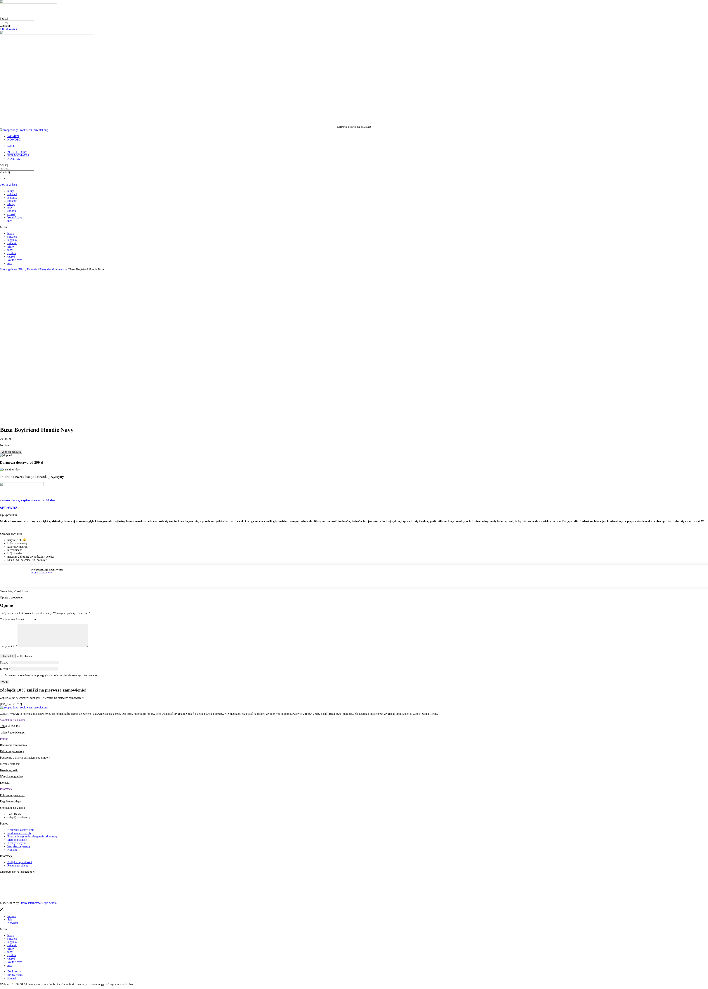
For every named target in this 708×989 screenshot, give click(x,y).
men (9, 220)
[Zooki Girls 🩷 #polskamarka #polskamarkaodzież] (354, 892)
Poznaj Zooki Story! (42, 572)
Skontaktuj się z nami (12, 720)
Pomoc (4, 738)
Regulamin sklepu (10, 801)
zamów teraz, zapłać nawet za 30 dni (27, 500)
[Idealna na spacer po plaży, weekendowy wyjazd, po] (354, 882)
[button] (354, 227)
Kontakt (4, 782)
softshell (12, 194)
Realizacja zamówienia (13, 745)
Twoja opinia (9, 646)
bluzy (10, 190)
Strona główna (8, 269)
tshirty (11, 204)
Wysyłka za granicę (11, 776)
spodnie (11, 210)
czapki (11, 214)
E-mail (5, 668)
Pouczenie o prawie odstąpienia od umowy (25, 757)
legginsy (12, 197)
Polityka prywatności (12, 795)
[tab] (354, 720)
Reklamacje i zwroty (12, 751)
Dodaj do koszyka (11, 451)
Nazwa (5, 662)
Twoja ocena (8, 619)
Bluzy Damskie (28, 269)
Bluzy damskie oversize (53, 269)
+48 (2, 726)
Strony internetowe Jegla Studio (38, 902)
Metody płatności (10, 763)
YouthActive (14, 217)
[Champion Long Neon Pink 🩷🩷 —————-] (590, 892)
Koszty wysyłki (9, 770)
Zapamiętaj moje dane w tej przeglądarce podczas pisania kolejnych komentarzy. (51, 675)
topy (10, 207)
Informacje (6, 788)
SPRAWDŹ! (9, 508)
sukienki (12, 200)
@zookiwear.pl (16, 732)
